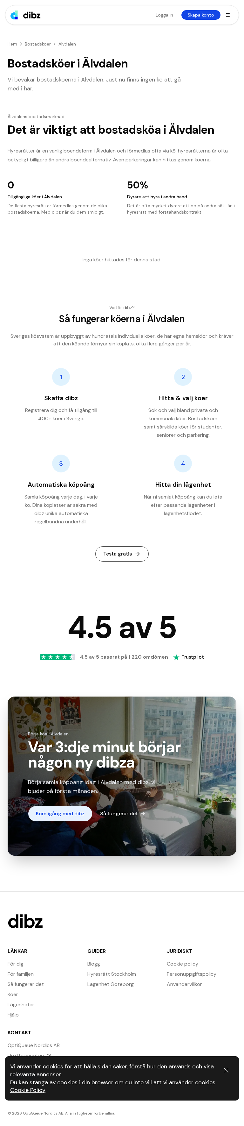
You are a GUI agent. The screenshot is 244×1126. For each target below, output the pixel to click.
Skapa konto (201, 15)
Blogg (93, 963)
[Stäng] (226, 1070)
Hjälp (13, 1014)
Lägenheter (21, 1004)
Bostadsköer (38, 44)
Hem (12, 44)
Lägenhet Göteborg (110, 984)
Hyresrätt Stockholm (111, 974)
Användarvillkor (184, 984)
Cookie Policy (27, 1090)
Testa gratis (117, 553)
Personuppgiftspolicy (191, 974)
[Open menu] (228, 15)
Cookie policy (182, 963)
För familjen (21, 974)
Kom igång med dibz (60, 813)
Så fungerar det (119, 813)
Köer (13, 994)
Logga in (164, 15)
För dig (16, 963)
